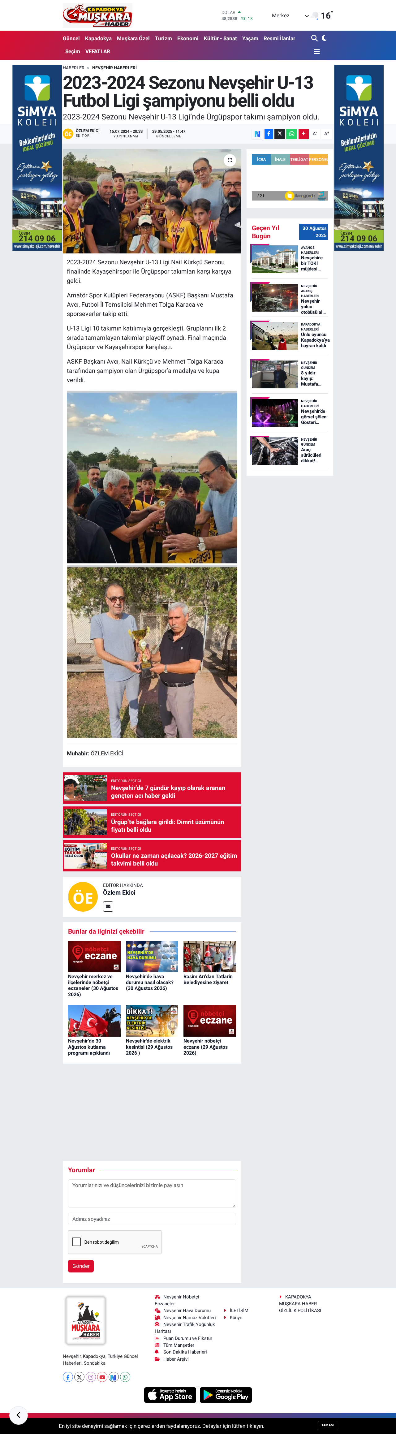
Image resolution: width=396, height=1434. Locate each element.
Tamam (327, 1425)
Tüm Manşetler (178, 1345)
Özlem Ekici (119, 892)
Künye (236, 1317)
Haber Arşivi (176, 1359)
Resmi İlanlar (279, 38)
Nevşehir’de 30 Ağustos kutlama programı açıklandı (89, 1047)
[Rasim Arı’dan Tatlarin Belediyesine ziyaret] (209, 956)
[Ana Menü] (315, 51)
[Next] (114, 1377)
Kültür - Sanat (220, 38)
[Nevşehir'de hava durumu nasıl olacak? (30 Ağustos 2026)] (152, 956)
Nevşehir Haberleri (114, 67)
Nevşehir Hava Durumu (187, 1310)
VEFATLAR (97, 51)
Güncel (71, 38)
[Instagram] (91, 1377)
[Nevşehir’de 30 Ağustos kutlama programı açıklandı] (94, 1020)
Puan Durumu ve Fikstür (187, 1338)
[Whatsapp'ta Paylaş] (291, 134)
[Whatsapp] (125, 1377)
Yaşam (250, 38)
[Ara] (315, 38)
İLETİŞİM (239, 1310)
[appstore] (171, 1395)
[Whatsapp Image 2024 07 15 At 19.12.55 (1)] (152, 477)
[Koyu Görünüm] (323, 38)
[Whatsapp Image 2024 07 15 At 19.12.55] (152, 651)
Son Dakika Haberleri (185, 1352)
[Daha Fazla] (304, 134)
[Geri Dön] (18, 1415)
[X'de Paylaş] (279, 134)
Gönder (81, 1266)
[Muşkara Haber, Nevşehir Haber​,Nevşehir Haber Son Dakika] (97, 15)
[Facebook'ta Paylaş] (269, 134)
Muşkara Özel (133, 38)
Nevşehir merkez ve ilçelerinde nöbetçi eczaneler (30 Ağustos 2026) (93, 985)
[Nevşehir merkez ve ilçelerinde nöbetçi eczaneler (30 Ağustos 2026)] (94, 956)
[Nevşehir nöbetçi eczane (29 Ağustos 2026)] (209, 1020)
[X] (79, 1377)
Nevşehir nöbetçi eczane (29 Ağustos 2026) (205, 1047)
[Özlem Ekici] (83, 896)
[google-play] (226, 1395)
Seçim (72, 51)
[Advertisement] (175, 1112)
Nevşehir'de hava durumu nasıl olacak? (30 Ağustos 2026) (150, 982)
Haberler (73, 67)
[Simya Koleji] (37, 157)
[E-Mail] (108, 906)
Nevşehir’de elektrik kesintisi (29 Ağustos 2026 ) (149, 1047)
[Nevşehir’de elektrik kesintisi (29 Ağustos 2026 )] (152, 1020)
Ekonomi (188, 38)
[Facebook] (68, 1377)
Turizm (163, 38)
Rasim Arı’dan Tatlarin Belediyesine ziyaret (208, 979)
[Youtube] (102, 1377)
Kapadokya (98, 38)
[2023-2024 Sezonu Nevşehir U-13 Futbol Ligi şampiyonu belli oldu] (152, 201)
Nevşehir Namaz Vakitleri (189, 1317)
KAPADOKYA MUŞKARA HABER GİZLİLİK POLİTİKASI (300, 1304)
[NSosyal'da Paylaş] (257, 134)
